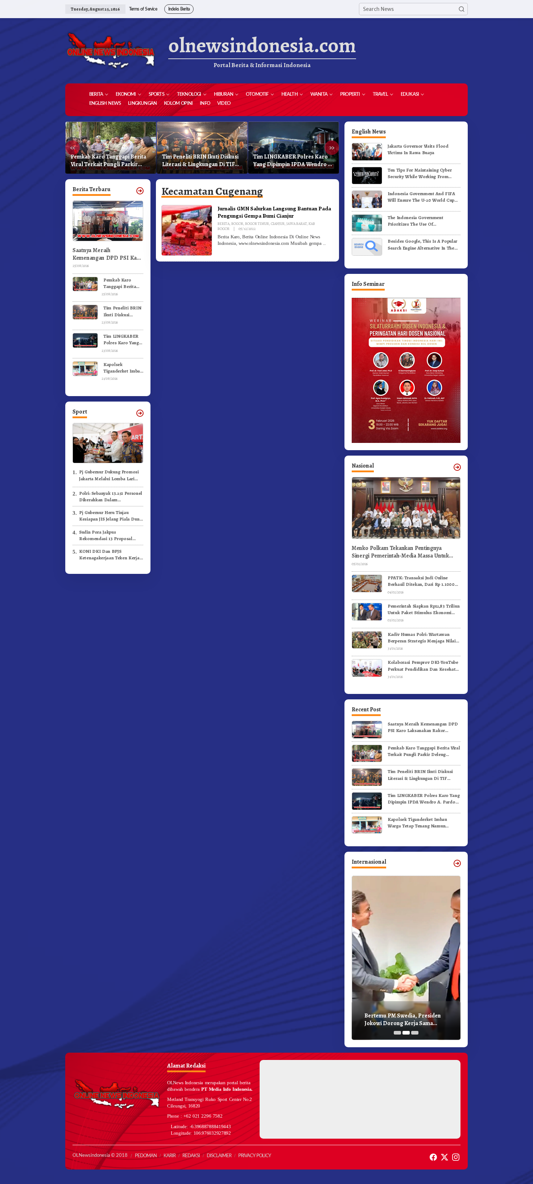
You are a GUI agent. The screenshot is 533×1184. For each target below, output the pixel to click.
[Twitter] (444, 1157)
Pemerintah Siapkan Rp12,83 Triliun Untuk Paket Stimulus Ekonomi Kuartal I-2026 (423, 609)
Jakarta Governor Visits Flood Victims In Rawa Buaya (418, 149)
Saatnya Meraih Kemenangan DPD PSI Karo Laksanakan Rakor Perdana (108, 254)
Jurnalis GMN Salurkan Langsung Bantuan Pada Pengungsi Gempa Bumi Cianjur (274, 212)
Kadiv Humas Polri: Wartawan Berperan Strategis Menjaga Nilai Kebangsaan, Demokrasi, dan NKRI (424, 637)
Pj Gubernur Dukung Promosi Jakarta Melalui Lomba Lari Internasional (109, 475)
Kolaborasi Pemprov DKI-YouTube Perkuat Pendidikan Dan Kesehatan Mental (424, 665)
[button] (461, 9)
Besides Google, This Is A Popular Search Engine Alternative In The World (422, 244)
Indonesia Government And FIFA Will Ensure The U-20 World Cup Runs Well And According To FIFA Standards (422, 197)
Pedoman (146, 1156)
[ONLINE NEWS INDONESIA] (110, 51)
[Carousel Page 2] (406, 1033)
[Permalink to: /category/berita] (140, 190)
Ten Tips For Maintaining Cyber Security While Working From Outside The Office (419, 173)
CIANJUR (278, 223)
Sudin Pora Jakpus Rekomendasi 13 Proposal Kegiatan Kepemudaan (105, 535)
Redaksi (191, 1156)
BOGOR (237, 223)
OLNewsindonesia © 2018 (100, 1155)
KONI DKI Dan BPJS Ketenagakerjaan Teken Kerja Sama (109, 554)
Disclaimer (219, 1156)
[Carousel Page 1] (397, 1033)
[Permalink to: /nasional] (457, 467)
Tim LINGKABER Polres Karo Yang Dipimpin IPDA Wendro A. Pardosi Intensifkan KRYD (202, 160)
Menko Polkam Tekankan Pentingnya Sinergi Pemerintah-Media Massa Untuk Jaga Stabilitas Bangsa (400, 552)
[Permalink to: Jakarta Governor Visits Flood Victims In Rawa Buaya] (367, 151)
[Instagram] (455, 1157)
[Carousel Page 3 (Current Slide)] (414, 1033)
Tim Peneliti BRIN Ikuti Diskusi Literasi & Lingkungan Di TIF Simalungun (109, 160)
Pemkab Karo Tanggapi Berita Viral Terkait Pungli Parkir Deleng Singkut (122, 283)
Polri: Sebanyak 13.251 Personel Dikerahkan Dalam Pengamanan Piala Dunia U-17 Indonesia (110, 496)
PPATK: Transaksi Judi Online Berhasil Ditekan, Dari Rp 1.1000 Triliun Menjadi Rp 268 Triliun (421, 581)
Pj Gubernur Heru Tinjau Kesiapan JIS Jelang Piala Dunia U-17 (111, 515)
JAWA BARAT (296, 223)
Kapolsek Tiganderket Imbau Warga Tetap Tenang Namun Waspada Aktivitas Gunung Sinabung (289, 160)
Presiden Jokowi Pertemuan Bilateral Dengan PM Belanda (401, 1019)
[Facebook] (433, 1157)
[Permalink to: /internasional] (457, 863)
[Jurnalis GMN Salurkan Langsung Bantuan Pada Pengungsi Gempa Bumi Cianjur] (324, 243)
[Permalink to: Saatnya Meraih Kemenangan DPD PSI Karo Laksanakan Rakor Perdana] (367, 729)
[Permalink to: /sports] (140, 413)
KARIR (169, 1156)
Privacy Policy (254, 1156)
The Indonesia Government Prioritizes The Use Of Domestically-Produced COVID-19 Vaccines (423, 220)
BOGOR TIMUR (257, 223)
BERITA (224, 223)
